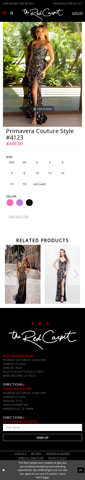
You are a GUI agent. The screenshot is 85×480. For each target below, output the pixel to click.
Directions (13, 384)
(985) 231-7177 (74, 3)
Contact (20, 453)
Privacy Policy (57, 458)
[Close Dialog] (3, 470)
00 (24, 162)
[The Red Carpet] (42, 18)
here (46, 477)
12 (50, 173)
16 (12, 184)
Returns (36, 453)
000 (11, 162)
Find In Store (18, 216)
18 (24, 184)
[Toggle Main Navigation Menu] (4, 13)
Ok (80, 470)
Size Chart (39, 184)
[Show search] (12, 13)
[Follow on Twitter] (42, 323)
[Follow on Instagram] (49, 323)
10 (37, 173)
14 (62, 173)
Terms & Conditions (31, 458)
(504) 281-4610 (26, 3)
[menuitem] (4, 13)
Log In (77, 13)
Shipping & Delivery (58, 453)
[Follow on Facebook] (35, 323)
